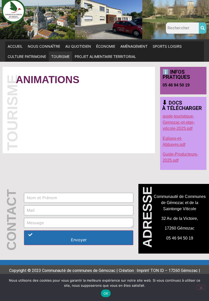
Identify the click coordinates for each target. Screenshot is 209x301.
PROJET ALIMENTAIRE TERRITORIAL (105, 56)
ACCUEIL (15, 46)
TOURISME (60, 56)
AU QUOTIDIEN (78, 46)
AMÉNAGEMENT (134, 46)
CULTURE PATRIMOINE (27, 56)
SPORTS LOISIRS (167, 46)
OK (105, 293)
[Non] (201, 287)
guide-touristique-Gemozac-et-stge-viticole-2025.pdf (179, 122)
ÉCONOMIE (105, 46)
